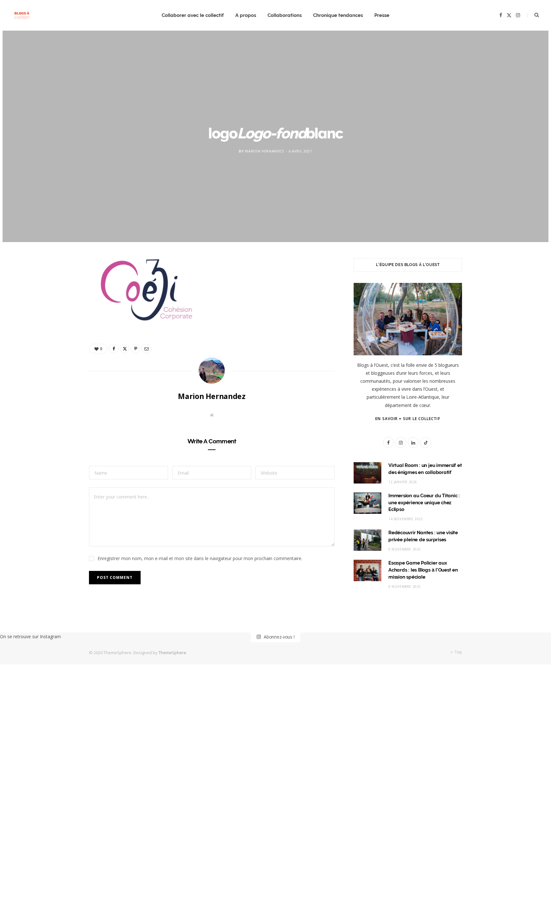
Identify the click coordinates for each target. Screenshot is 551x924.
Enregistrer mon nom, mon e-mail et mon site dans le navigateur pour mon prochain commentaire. (200, 558)
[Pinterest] (59, 316)
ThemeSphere (172, 652)
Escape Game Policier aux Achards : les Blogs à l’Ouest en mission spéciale (423, 570)
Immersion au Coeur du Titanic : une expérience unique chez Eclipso (424, 503)
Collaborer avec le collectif (193, 15)
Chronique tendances (338, 15)
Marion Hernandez (264, 151)
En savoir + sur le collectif (407, 418)
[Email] (59, 332)
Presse (381, 15)
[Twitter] (59, 300)
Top (458, 652)
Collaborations (285, 15)
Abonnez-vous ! (278, 636)
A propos (245, 15)
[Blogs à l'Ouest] (22, 15)
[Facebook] (59, 284)
